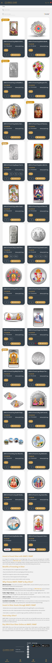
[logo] (8, 650)
